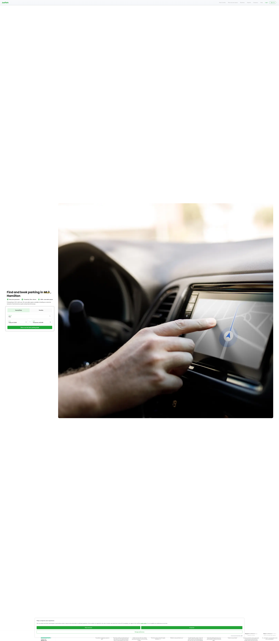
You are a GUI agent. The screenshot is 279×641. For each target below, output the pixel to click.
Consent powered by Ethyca (236, 635)
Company (255, 2)
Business (242, 2)
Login (266, 2)
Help (261, 2)
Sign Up (273, 2)
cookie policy (144, 623)
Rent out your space (233, 2)
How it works (222, 2)
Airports (249, 2)
